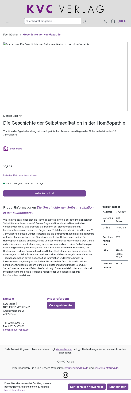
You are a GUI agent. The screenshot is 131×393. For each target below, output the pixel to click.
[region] (65, 76)
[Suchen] (84, 21)
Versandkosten (64, 349)
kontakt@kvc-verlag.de (16, 329)
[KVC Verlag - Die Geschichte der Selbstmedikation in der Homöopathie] (65, 76)
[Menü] (7, 21)
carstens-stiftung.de (106, 368)
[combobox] (52, 21)
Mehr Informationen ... (15, 390)
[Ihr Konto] (105, 21)
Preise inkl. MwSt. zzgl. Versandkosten (20, 175)
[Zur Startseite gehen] (65, 9)
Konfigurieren (117, 386)
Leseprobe (15, 148)
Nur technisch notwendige (87, 386)
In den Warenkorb (44, 193)
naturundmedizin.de (76, 368)
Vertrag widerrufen (61, 305)
